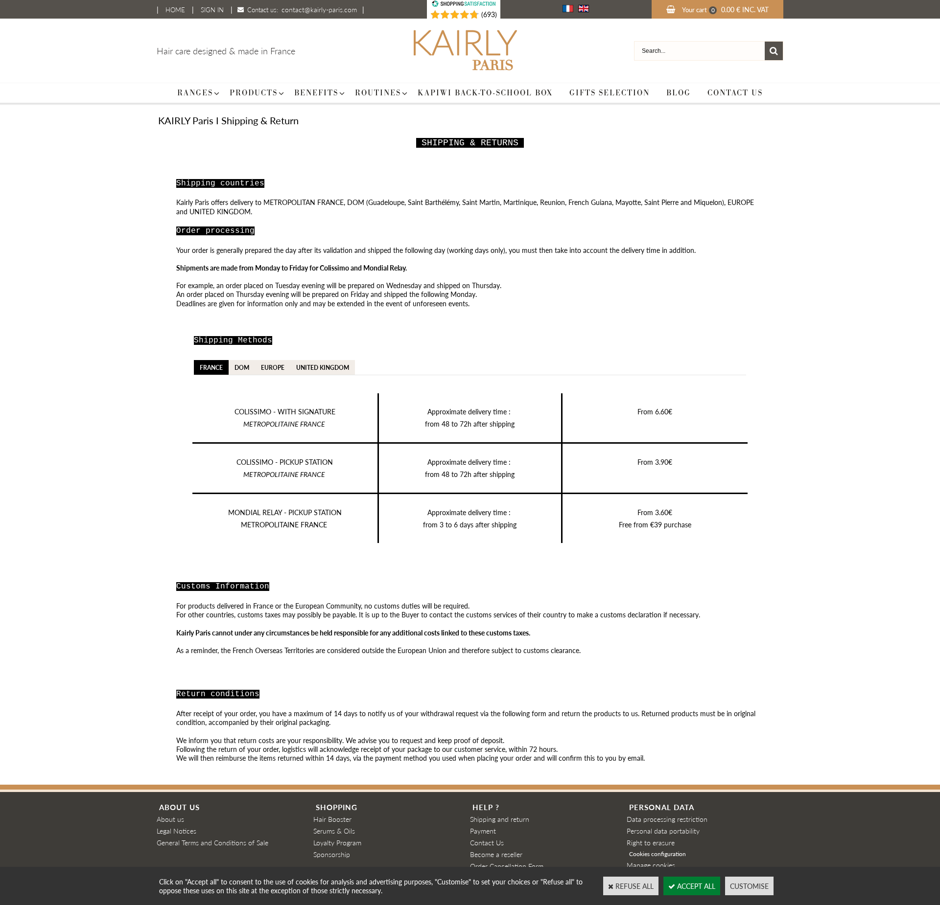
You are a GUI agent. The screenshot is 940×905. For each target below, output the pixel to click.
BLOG (678, 93)
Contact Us (487, 842)
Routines (378, 93)
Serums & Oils (334, 831)
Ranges (195, 93)
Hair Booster (332, 819)
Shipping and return (499, 819)
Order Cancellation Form (506, 866)
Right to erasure (651, 842)
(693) (489, 14)
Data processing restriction (667, 819)
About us (170, 819)
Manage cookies (651, 865)
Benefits (316, 93)
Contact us (735, 93)
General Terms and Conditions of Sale (212, 842)
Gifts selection (609, 93)
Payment (483, 831)
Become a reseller (496, 854)
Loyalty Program (337, 842)
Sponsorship (331, 854)
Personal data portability (663, 831)
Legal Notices (176, 831)
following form (524, 713)
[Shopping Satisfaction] (450, 15)
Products (254, 93)
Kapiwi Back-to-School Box (485, 93)
